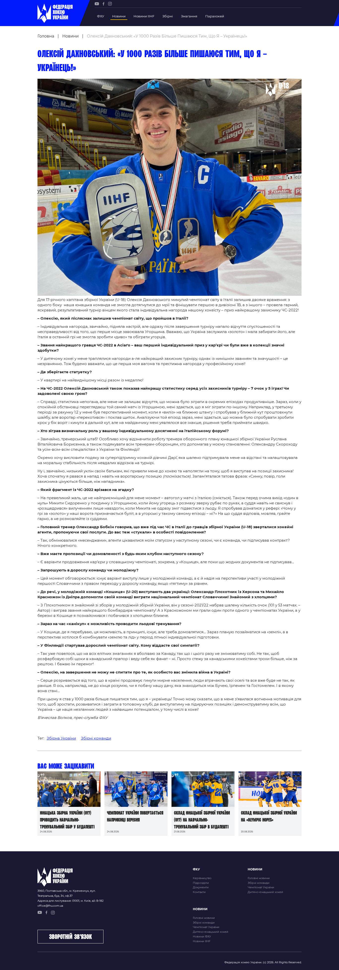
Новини (119, 16)
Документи (201, 887)
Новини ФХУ (202, 936)
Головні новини (259, 878)
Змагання (189, 16)
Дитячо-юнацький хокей (265, 892)
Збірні (167, 16)
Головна (45, 36)
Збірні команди (96, 738)
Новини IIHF (144, 16)
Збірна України (61, 738)
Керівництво (202, 878)
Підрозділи (201, 883)
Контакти (199, 892)
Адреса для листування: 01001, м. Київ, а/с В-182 (70, 900)
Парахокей (214, 16)
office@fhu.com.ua (50, 905)
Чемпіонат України (261, 887)
